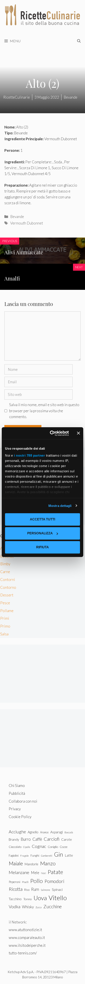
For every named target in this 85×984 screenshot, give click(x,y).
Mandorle (31, 864)
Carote (66, 839)
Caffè (37, 839)
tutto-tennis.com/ (23, 953)
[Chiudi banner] (78, 433)
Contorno (8, 587)
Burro (26, 839)
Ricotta (15, 889)
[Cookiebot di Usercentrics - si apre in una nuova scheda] (51, 433)
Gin (58, 854)
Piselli (25, 882)
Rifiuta (42, 547)
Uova (40, 897)
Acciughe (17, 831)
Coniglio (53, 847)
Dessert (6, 595)
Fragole (24, 855)
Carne (5, 571)
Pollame (7, 610)
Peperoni (14, 882)
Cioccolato (15, 847)
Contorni (7, 579)
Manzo (48, 863)
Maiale (16, 863)
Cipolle (26, 847)
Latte (69, 855)
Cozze (64, 847)
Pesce (5, 603)
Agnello (33, 832)
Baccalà (69, 832)
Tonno (27, 899)
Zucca (39, 907)
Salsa (4, 634)
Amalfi (12, 278)
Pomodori (54, 881)
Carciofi (52, 839)
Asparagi (56, 832)
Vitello (58, 897)
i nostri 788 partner (29, 455)
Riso (26, 889)
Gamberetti (46, 855)
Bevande (17, 216)
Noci (43, 873)
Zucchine (52, 906)
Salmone (45, 889)
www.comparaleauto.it (27, 937)
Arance (44, 832)
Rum (35, 889)
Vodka (14, 906)
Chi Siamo (17, 785)
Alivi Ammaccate (23, 252)
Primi (4, 618)
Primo (5, 626)
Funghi (35, 855)
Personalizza (40, 533)
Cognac (39, 846)
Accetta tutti (42, 519)
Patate (55, 872)
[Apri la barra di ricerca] (79, 40)
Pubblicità (17, 793)
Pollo (36, 880)
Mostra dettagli (60, 506)
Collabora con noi (23, 801)
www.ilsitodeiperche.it (27, 945)
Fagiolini (14, 855)
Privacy (15, 809)
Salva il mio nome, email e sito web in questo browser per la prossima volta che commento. (44, 410)
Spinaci (57, 889)
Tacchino (15, 899)
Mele (35, 872)
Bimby (5, 564)
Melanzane (19, 872)
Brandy (14, 839)
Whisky (28, 907)
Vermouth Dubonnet (26, 223)
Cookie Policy (20, 816)
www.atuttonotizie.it (25, 929)
